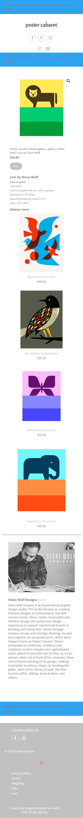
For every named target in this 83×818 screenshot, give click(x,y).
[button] (68, 81)
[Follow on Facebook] (32, 38)
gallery (52, 149)
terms (16, 778)
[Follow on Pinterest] (41, 38)
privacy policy (21, 773)
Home (13, 149)
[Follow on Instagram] (50, 38)
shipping (18, 783)
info (14, 788)
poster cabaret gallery (33, 149)
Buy (16, 166)
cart (14, 793)
